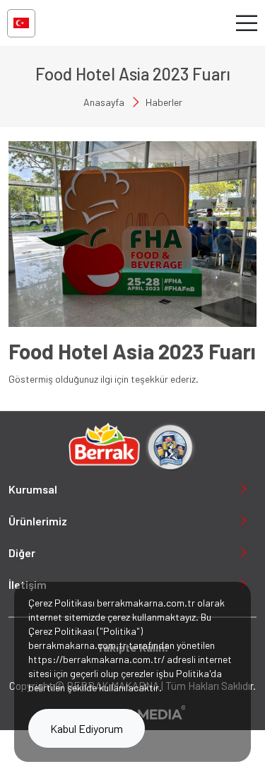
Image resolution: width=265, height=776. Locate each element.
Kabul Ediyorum (86, 728)
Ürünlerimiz (37, 520)
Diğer (21, 552)
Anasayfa (103, 102)
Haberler (164, 102)
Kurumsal (32, 489)
